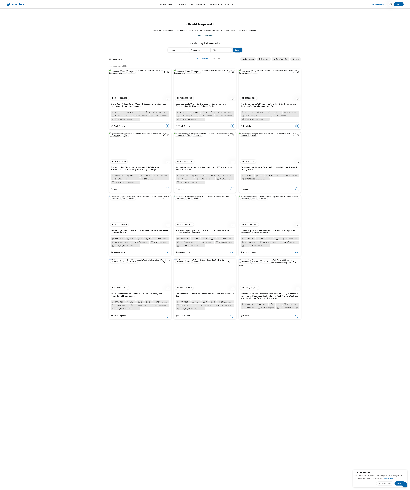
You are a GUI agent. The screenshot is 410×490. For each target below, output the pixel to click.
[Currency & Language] (390, 4)
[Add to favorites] (168, 72)
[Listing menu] (167, 126)
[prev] (111, 85)
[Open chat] (404, 484)
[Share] (164, 72)
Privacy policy (388, 478)
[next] (168, 85)
